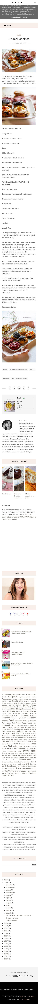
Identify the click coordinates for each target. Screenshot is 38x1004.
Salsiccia (9, 760)
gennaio (6, 378)
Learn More (16, 17)
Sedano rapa (6, 762)
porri (34, 748)
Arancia (27, 697)
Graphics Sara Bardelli (25, 989)
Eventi (20, 721)
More (28, 737)
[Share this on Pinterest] (19, 388)
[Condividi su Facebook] (9, 388)
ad (2, 694)
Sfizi (27, 764)
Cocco (34, 709)
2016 (6, 944)
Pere (28, 744)
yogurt (4, 773)
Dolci (32, 369)
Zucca (24, 773)
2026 (6, 880)
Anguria (4, 697)
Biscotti (15, 701)
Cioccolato (14, 709)
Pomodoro (22, 748)
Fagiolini (29, 721)
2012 (6, 954)
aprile (21, 697)
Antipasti (12, 696)
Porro (4, 751)
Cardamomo (27, 703)
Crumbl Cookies (11, 921)
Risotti (21, 758)
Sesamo (15, 764)
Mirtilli (24, 737)
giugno (4, 729)
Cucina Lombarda (21, 716)
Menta (12, 737)
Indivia (21, 729)
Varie (6, 771)
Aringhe (34, 697)
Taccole (29, 766)
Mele (3, 737)
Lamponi (33, 729)
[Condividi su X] (14, 388)
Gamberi (16, 727)
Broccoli (33, 701)
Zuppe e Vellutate (7, 775)
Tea (3, 769)
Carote (34, 703)
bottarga (26, 701)
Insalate (26, 729)
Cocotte (4, 711)
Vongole (33, 771)
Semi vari (9, 764)
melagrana (24, 735)
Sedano (34, 760)
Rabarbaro (26, 753)
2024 (6, 923)
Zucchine (32, 773)
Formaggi (6, 725)
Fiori (34, 723)
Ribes (9, 755)
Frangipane (20, 725)
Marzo (4, 735)
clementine (27, 709)
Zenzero (18, 773)
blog (19, 35)
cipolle (21, 709)
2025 (6, 882)
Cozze (4, 713)
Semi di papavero (24, 762)
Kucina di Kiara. (27, 996)
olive (20, 740)
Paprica (15, 742)
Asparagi (5, 699)
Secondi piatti (25, 760)
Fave (3, 723)
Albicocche (13, 694)
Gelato (22, 727)
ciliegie (34, 707)
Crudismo (25, 713)
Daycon (27, 718)
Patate (15, 744)
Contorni (33, 711)
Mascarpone (11, 735)
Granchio (16, 729)
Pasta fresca (6, 744)
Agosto (6, 694)
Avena (10, 699)
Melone (8, 737)
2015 (6, 946)
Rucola (27, 758)
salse (3, 760)
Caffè (15, 703)
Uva (3, 771)
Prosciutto (5, 753)
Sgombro (33, 764)
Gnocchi (10, 729)
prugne (11, 753)
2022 (6, 928)
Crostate (16, 713)
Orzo (29, 740)
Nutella (16, 740)
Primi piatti (29, 750)
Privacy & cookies (11, 989)
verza (28, 771)
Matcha (18, 735)
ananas (34, 694)
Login (2, 989)
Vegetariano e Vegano (17, 771)
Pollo (15, 748)
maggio (13, 733)
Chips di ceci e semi (12, 918)
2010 (6, 959)
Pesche (4, 746)
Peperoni (22, 744)
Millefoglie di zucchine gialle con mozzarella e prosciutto (21, 632)
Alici (23, 694)
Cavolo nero (18, 707)
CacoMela (10, 703)
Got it (25, 17)
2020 (6, 933)
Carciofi (20, 703)
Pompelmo (30, 748)
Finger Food (21, 723)
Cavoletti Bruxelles (15, 705)
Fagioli (24, 721)
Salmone (33, 758)
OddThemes (25, 999)
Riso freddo (6, 758)
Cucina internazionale (18, 369)
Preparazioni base (14, 751)
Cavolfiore (26, 705)
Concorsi (19, 711)
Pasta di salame (22, 742)
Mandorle (20, 733)
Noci (3, 740)
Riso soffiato (14, 758)
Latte (3, 731)
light (26, 731)
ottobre (33, 740)
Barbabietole (32, 699)
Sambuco (15, 760)
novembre (9, 740)
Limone (30, 731)
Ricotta (29, 755)
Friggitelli (26, 725)
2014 (6, 949)
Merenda (18, 737)
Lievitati (21, 731)
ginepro (34, 727)
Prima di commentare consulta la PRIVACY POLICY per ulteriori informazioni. (19, 517)
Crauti (9, 713)
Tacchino (24, 766)
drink (16, 721)
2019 (6, 936)
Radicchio (32, 753)
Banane (26, 699)
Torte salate (26, 769)
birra (9, 701)
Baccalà (21, 699)
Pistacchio (26, 746)
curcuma (13, 718)
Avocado (15, 699)
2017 (6, 941)
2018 (6, 938)
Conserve (26, 711)
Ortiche (25, 740)
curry (18, 718)
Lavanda (8, 731)
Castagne (4, 705)
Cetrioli (28, 707)
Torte (18, 768)
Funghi (9, 727)
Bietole (4, 701)
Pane (10, 742)
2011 (6, 956)
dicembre (5, 721)
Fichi (13, 723)
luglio (7, 733)
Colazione (11, 711)
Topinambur (12, 769)
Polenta (10, 748)
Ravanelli (4, 755)
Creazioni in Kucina (17, 642)
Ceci (24, 707)
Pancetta (5, 742)
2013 (6, 951)
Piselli (20, 746)
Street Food (16, 766)
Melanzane (32, 735)
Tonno (6, 769)
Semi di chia (14, 762)
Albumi (19, 694)
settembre (21, 764)
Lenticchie (14, 731)
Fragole (13, 725)
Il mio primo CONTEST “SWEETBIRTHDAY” (18, 653)
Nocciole (33, 737)
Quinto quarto (18, 753)
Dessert (33, 718)
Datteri (22, 718)
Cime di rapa (6, 709)
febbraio (8, 723)
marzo (8, 908)
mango (27, 733)
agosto (8, 895)
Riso (34, 755)
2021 (6, 931)
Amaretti (28, 694)
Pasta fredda (32, 742)
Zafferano (11, 773)
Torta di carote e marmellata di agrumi (18, 915)
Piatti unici (12, 746)
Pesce (33, 744)
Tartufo (34, 766)
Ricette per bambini (19, 378)
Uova (34, 769)
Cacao (4, 703)
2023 (6, 926)
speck (4, 766)
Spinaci (9, 766)
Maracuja (33, 733)
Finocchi (29, 723)
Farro (34, 721)
